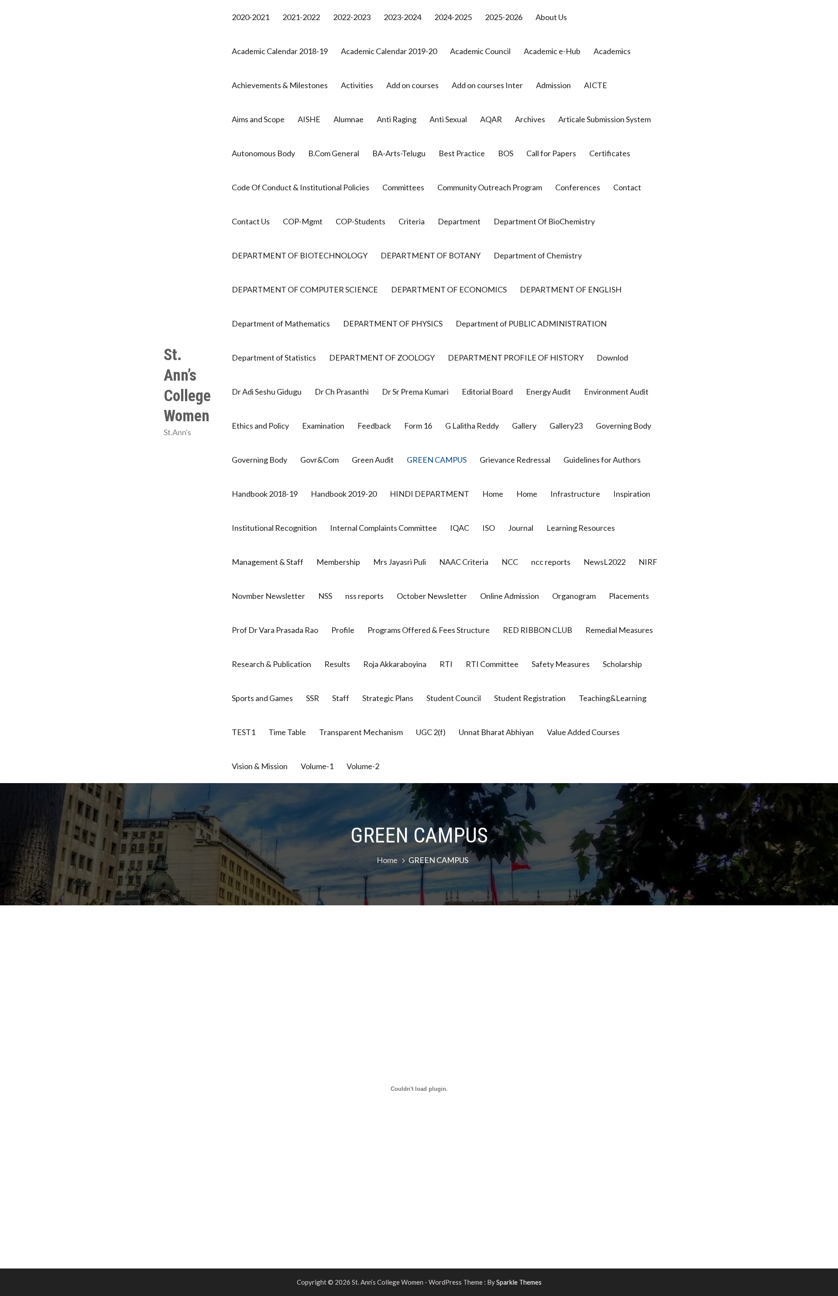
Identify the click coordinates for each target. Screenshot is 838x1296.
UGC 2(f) (431, 732)
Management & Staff (267, 562)
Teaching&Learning (612, 698)
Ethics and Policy (260, 425)
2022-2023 (352, 17)
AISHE (309, 119)
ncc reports (550, 562)
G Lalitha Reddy (472, 425)
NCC (509, 562)
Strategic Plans (387, 698)
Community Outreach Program (489, 187)
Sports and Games (262, 698)
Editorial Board (487, 391)
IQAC (459, 528)
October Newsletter (432, 596)
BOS (505, 153)
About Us (551, 17)
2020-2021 (250, 17)
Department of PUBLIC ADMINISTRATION (531, 323)
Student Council (453, 698)
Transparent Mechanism (361, 732)
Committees (403, 187)
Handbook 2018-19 (265, 493)
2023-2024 (402, 17)
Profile (342, 630)
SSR (312, 698)
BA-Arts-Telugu (399, 153)
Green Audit (373, 459)
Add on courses (412, 85)
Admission (553, 85)
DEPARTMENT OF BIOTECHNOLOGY (299, 255)
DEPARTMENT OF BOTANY (431, 255)
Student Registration (530, 698)
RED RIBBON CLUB (537, 630)
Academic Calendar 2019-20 (389, 51)
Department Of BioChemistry (544, 221)
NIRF (648, 562)
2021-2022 (301, 17)
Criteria (411, 221)
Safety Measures (561, 664)
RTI (446, 664)
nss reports (364, 596)
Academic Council (480, 51)
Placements (629, 596)
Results (337, 664)
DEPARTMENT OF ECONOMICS (449, 289)
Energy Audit (548, 391)
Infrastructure (575, 493)
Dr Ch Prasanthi (342, 391)
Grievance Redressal (515, 459)
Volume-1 (317, 766)
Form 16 (418, 425)
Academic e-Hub (552, 51)
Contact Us (251, 221)
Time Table (287, 732)
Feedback (374, 425)
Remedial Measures (619, 630)
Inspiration (631, 493)
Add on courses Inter (487, 85)
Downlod (612, 357)
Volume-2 (363, 766)
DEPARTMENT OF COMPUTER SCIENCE (305, 289)
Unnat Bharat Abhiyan (496, 732)
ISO (488, 528)
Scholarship (622, 664)
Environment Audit (616, 391)
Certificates (609, 153)
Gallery (524, 425)
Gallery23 (566, 425)
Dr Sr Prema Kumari (415, 391)
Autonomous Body (263, 153)
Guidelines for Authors (602, 459)
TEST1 (243, 732)
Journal (520, 528)
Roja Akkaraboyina (394, 664)
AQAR (491, 119)
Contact (627, 187)
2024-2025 (453, 17)
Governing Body (623, 425)
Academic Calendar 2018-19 (280, 51)
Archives (530, 119)
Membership (338, 562)
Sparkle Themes (519, 1282)
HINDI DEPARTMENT (429, 493)
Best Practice (462, 153)
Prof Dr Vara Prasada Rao (275, 630)
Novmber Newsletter (268, 596)
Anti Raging (396, 119)
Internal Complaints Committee (383, 528)
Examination (323, 425)
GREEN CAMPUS (437, 459)
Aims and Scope (258, 119)
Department (459, 221)
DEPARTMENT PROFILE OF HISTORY (516, 357)
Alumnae (348, 119)
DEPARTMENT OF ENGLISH (571, 289)
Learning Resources (580, 528)
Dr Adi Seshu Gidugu (267, 391)
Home (492, 493)
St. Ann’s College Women (187, 385)
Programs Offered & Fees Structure (428, 630)
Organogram (574, 596)
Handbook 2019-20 (344, 493)
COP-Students (360, 221)
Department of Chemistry (538, 255)
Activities (357, 85)
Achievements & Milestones (280, 85)
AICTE (595, 85)
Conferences (577, 187)
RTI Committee (492, 664)
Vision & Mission (260, 766)
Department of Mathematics (281, 323)
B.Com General (333, 153)
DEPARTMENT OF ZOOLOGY (382, 357)
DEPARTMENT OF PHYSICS (393, 323)
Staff (340, 698)
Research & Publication (271, 664)
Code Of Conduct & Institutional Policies (300, 187)
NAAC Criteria (463, 562)
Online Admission (509, 596)
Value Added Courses (583, 732)
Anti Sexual (448, 119)
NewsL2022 (604, 562)
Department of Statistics (274, 357)
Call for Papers (551, 153)
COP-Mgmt (303, 221)
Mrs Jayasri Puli (399, 562)
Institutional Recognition (274, 528)
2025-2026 (503, 17)
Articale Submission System (604, 119)
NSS (325, 596)
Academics (612, 51)
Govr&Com (319, 459)
